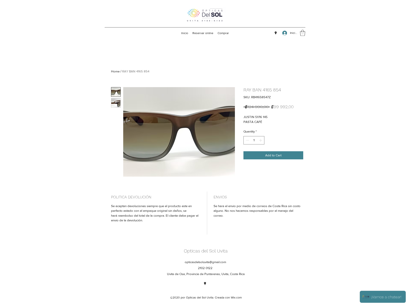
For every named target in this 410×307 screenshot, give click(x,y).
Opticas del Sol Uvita (206, 251)
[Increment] (261, 140)
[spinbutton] (254, 140)
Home (115, 71)
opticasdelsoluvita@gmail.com (205, 262)
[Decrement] (247, 140)
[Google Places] (276, 33)
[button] (302, 33)
